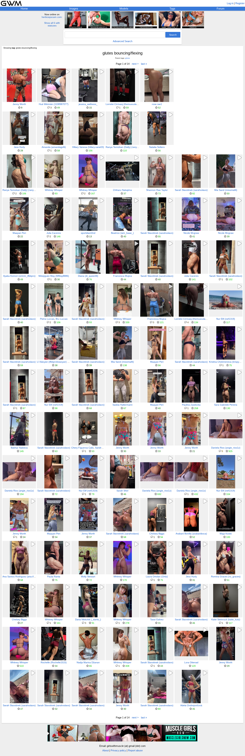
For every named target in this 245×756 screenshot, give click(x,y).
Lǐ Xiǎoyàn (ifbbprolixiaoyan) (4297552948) (59, 361)
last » (144, 63)
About (105, 750)
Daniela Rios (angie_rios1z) (225, 447)
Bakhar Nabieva (19, 447)
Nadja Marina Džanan (88, 662)
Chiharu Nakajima (122, 190)
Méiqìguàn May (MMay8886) (53, 276)
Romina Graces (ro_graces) (225, 576)
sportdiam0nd (88, 233)
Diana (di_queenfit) (88, 276)
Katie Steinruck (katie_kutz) (225, 619)
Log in (230, 3)
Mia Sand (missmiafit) (225, 190)
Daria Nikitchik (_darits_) (88, 619)
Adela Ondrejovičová (191, 705)
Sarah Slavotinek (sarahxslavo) (191, 190)
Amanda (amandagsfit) (54, 147)
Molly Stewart (88, 576)
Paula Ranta (53, 576)
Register (239, 3)
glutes (127, 58)
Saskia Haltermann (122, 404)
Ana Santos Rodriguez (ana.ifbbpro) (21, 576)
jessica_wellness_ (88, 104)
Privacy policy (118, 750)
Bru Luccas (62, 319)
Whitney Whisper (54, 190)
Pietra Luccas (47, 319)
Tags (172, 8)
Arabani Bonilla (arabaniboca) (191, 533)
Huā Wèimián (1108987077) (53, 104)
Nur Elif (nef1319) (225, 319)
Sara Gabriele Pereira (225, 404)
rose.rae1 (157, 104)
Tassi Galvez (157, 619)
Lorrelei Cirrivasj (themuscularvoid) (124, 104)
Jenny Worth (19, 104)
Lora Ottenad (191, 662)
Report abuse (135, 750)
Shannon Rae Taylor (157, 190)
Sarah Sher (122, 490)
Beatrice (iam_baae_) (122, 233)
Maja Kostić (226, 533)
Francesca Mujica (122, 276)
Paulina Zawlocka (191, 404)
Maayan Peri (19, 233)
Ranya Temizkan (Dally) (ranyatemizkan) (127, 147)
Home (24, 8)
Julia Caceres (53, 233)
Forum (220, 8)
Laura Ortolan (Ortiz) (157, 576)
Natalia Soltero (157, 147)
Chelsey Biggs (156, 533)
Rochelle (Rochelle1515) (54, 662)
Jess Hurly (19, 147)
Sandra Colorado (104, 447)
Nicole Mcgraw (191, 233)
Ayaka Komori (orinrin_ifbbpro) (19, 276)
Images (73, 8)
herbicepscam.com (52, 17)
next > (135, 63)
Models (124, 8)
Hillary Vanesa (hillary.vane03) (88, 147)
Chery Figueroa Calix (82, 447)
